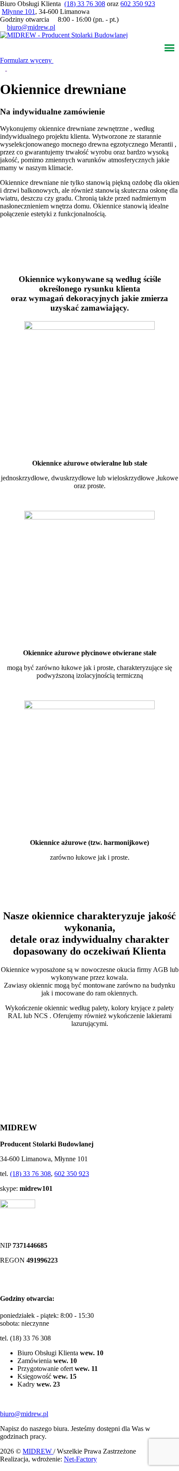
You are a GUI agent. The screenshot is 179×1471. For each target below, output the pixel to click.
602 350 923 (137, 3)
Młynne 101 (18, 11)
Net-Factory (80, 1459)
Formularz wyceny (26, 60)
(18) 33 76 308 (84, 3)
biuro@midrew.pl (31, 27)
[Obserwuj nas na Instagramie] (9, 68)
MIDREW (38, 1451)
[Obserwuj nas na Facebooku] (3, 68)
